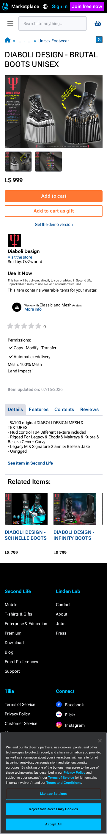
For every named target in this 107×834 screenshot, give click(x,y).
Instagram (74, 725)
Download (14, 642)
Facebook (74, 704)
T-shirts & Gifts (18, 614)
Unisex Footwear (53, 40)
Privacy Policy (17, 714)
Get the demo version (54, 224)
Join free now (87, 6)
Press (61, 633)
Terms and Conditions (63, 782)
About (61, 614)
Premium (13, 633)
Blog (9, 652)
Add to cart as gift (54, 211)
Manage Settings (53, 793)
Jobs (60, 623)
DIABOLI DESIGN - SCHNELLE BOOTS (26, 535)
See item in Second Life (30, 463)
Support (12, 671)
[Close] (99, 740)
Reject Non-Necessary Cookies (53, 809)
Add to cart (53, 196)
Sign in (59, 6)
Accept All (53, 824)
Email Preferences (21, 661)
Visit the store (20, 257)
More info (33, 309)
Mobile (11, 604)
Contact (63, 604)
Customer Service (21, 723)
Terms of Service (20, 704)
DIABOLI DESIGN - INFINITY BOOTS (74, 535)
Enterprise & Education (26, 623)
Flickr (69, 714)
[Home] (8, 40)
